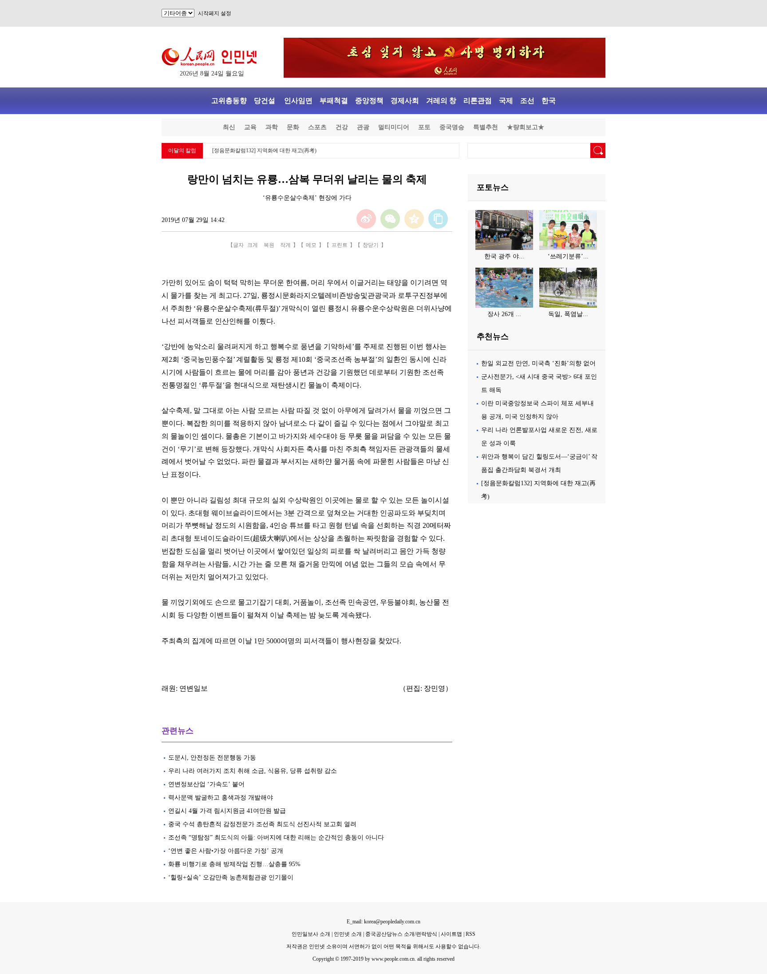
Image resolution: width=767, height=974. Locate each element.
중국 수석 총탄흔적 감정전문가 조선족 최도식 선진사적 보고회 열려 (262, 824)
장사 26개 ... (504, 314)
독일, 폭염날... (568, 314)
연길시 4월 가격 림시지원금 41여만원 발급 (227, 811)
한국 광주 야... (504, 256)
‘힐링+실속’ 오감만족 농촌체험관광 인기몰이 (230, 877)
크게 (252, 245)
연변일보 (193, 688)
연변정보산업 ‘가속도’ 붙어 (207, 784)
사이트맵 (451, 934)
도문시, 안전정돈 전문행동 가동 (212, 757)
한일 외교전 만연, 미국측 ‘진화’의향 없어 (538, 363)
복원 (269, 245)
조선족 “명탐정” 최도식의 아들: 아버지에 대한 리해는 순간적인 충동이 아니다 (276, 837)
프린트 (340, 245)
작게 (285, 245)
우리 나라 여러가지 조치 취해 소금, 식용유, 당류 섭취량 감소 (254, 771)
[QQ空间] (414, 219)
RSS (470, 934)
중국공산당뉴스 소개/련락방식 (401, 934)
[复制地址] (438, 219)
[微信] (390, 219)
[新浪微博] (366, 219)
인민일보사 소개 (311, 934)
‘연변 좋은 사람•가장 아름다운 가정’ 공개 (226, 850)
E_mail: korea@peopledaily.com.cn (383, 922)
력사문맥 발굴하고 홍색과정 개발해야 (220, 797)
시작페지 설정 (214, 13)
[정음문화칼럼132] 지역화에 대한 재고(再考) (264, 150)
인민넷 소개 (347, 934)
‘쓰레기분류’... (568, 256)
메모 (311, 245)
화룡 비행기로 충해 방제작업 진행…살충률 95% (234, 864)
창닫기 (371, 245)
